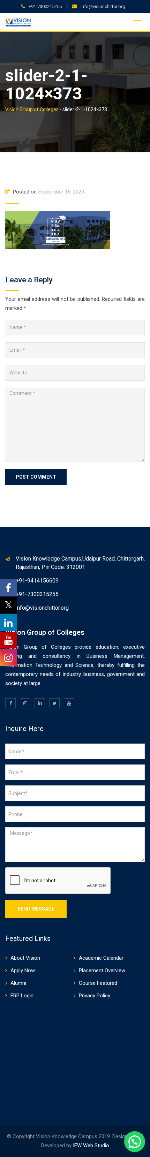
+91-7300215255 (45, 6)
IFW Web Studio (91, 1145)
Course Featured (98, 983)
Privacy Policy (94, 995)
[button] (134, 1141)
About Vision (25, 958)
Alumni (18, 983)
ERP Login (21, 995)
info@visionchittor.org (103, 6)
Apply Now (22, 970)
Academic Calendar (101, 958)
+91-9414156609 (37, 580)
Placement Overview (102, 970)
